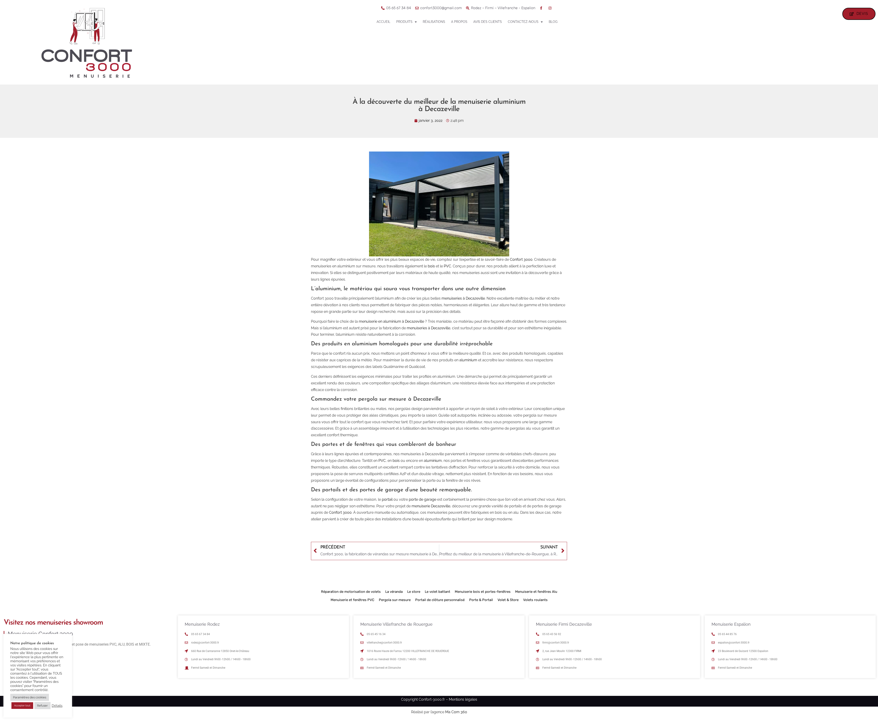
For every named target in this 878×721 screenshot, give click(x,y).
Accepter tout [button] (22, 705)
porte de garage (422, 499)
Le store (413, 592)
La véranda (394, 592)
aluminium (468, 360)
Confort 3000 (521, 259)
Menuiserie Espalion (731, 624)
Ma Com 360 (456, 712)
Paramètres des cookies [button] (29, 697)
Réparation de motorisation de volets (351, 592)
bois (431, 266)
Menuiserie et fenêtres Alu (536, 592)
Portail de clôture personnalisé (440, 600)
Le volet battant (437, 592)
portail (387, 499)
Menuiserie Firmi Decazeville (564, 624)
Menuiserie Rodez (202, 624)
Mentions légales (463, 699)
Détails (57, 706)
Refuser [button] (42, 705)
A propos (459, 22)
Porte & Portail (481, 600)
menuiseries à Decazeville (463, 298)
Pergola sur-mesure (395, 600)
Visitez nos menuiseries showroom (53, 622)
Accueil (383, 22)
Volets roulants (535, 600)
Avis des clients (487, 22)
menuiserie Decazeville (431, 506)
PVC (447, 266)
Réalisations (434, 22)
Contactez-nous (523, 22)
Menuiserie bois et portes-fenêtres (483, 592)
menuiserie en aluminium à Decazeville (391, 321)
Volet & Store (508, 600)
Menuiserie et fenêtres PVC (352, 600)
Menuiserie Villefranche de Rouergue (396, 624)
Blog (553, 22)
